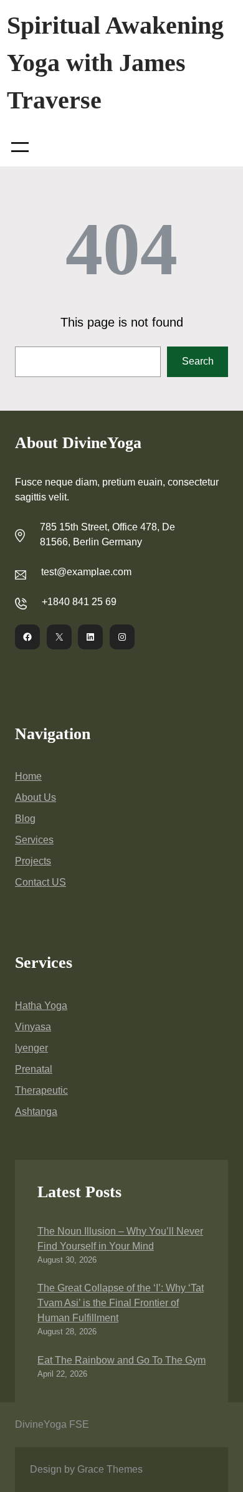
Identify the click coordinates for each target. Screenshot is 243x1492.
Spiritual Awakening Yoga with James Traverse (115, 62)
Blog (25, 818)
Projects (33, 861)
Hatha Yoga (41, 1005)
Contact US (40, 882)
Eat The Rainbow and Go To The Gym (121, 1360)
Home (28, 776)
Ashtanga (36, 1111)
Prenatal (33, 1069)
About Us (35, 797)
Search (198, 361)
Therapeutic (41, 1090)
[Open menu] (20, 147)
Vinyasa (33, 1026)
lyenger (31, 1048)
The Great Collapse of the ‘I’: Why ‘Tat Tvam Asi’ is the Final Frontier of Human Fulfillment (120, 1303)
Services (34, 839)
